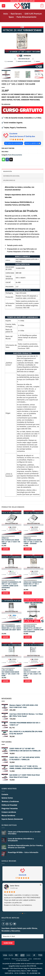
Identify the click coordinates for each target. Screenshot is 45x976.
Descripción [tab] (7, 171)
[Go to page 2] (22, 913)
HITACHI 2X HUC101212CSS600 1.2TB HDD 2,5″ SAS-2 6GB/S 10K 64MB (32, 673)
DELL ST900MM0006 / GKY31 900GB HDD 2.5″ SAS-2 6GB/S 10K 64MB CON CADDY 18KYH (11, 628)
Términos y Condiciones (10, 801)
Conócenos (37, 959)
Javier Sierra (14, 886)
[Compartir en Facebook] (7, 159)
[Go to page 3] (24, 913)
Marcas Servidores (8, 815)
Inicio (5, 13)
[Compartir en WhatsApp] (3, 159)
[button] (3, 6)
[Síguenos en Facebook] (3, 924)
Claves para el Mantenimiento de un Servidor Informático (24, 833)
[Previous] (5, 47)
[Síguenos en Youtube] (14, 924)
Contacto (5, 794)
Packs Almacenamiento (26, 16)
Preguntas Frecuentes (10, 808)
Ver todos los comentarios (13, 143)
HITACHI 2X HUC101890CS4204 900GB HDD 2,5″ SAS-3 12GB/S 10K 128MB (11, 541)
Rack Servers (16, 13)
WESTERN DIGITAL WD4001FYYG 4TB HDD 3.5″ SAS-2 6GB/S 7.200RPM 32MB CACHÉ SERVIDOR (33, 629)
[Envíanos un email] (7, 924)
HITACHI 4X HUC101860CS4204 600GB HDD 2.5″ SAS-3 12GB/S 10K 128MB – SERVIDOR (33, 541)
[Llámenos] (10, 924)
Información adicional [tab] (11, 176)
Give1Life (22, 875)
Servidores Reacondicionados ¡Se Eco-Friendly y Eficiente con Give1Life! (25, 846)
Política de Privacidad (9, 805)
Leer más (5, 549)
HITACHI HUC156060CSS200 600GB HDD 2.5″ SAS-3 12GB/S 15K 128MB (33, 584)
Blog (30, 959)
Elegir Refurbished (22, 960)
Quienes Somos (7, 798)
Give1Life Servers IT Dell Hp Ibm (22, 136)
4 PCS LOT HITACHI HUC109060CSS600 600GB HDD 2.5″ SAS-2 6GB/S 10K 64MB (10, 673)
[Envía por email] (11, 159)
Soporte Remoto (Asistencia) (12, 819)
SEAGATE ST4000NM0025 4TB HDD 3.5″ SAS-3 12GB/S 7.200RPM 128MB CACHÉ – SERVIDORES (11, 585)
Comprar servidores (9, 812)
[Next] (40, 47)
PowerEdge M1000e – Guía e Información (23, 852)
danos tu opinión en (31, 143)
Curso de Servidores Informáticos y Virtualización (21, 840)
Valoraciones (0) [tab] (9, 180)
